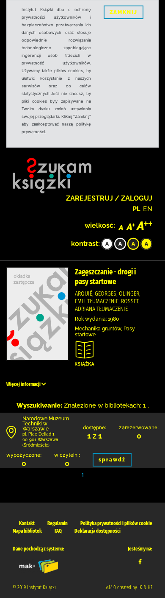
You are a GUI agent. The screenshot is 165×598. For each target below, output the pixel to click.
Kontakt (27, 523)
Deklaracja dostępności (97, 531)
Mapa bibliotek (27, 531)
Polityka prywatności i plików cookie (116, 523)
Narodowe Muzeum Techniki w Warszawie (45, 424)
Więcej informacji (23, 384)
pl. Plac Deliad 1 (38, 434)
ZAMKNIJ (124, 12)
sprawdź (112, 460)
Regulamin (57, 523)
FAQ (58, 531)
